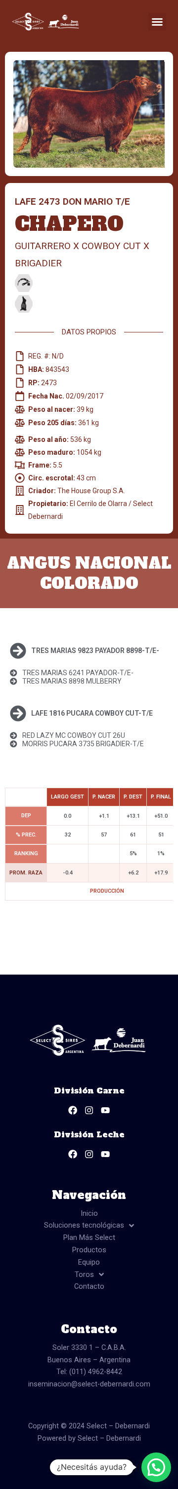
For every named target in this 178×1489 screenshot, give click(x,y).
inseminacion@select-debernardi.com (89, 1384)
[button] (157, 22)
